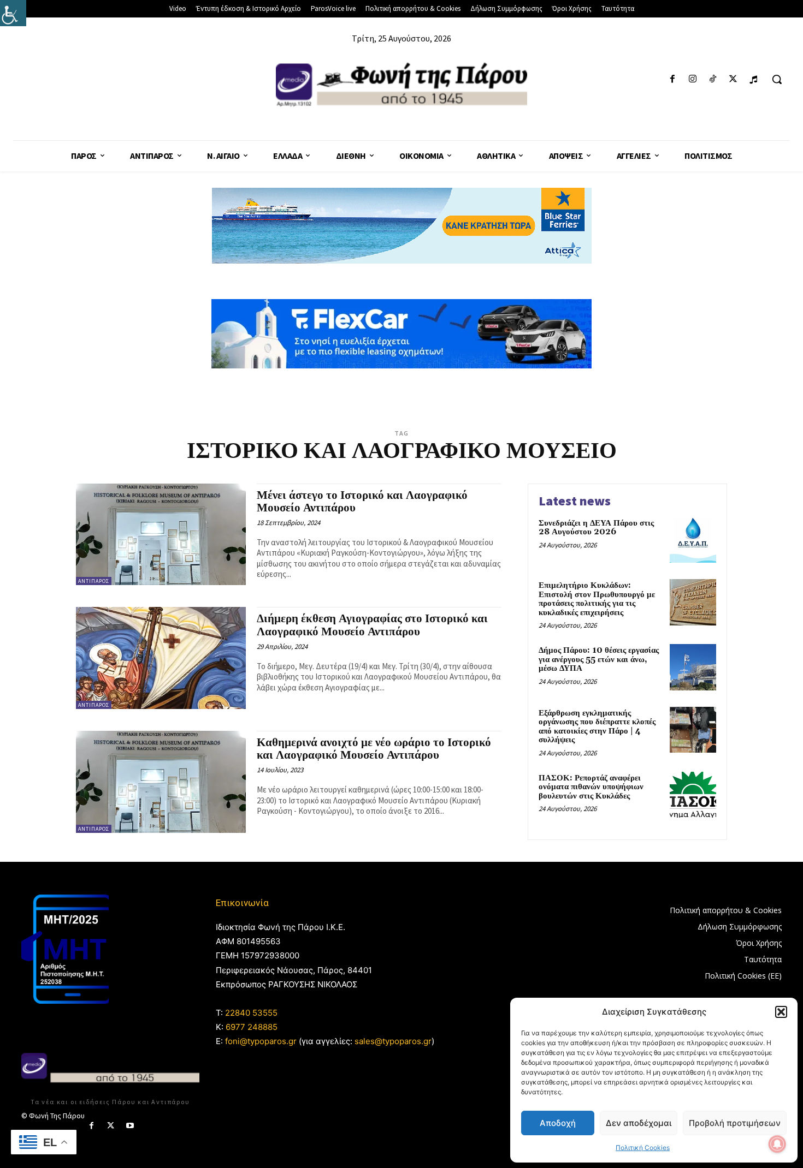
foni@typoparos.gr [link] (261, 1041)
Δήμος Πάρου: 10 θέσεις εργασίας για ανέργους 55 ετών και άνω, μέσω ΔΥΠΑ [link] (599, 659)
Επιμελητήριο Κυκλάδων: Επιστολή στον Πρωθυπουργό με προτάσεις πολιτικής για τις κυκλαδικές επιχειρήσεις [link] (597, 599)
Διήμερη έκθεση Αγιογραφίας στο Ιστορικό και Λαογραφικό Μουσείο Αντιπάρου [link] (372, 625)
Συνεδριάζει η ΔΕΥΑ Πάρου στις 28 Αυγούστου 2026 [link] (596, 528)
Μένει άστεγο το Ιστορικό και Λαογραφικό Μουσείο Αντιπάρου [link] (362, 501)
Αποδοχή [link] (558, 1123)
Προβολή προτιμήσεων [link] (735, 1123)
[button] (781, 1011)
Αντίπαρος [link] (93, 581)
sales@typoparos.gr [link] (393, 1041)
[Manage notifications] (777, 1144)
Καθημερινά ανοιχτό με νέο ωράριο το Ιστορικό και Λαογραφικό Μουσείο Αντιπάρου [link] (374, 749)
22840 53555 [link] (251, 1013)
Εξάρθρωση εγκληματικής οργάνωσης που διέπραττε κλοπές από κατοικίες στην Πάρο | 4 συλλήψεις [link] (597, 727)
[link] (13, 13)
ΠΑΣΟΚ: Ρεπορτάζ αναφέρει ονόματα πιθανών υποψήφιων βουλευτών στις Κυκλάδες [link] (591, 787)
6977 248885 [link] (251, 1027)
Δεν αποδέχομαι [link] (638, 1123)
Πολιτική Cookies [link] (643, 1147)
